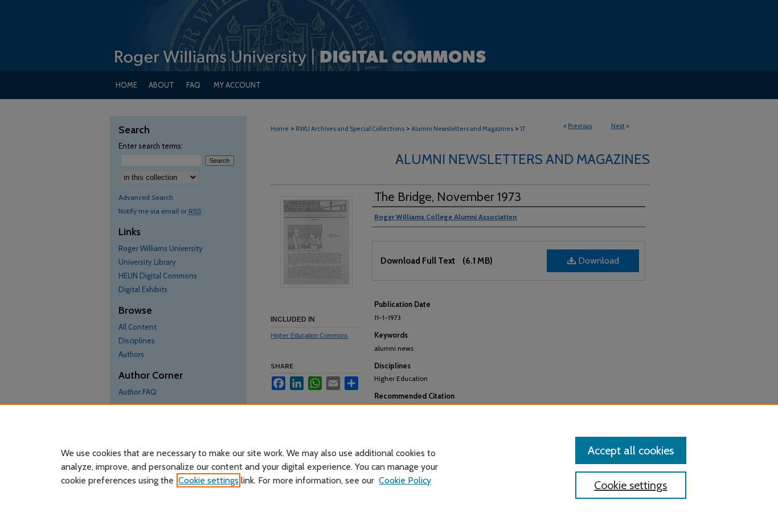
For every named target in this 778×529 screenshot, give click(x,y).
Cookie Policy (405, 480)
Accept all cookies (631, 450)
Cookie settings (208, 480)
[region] (389, 466)
